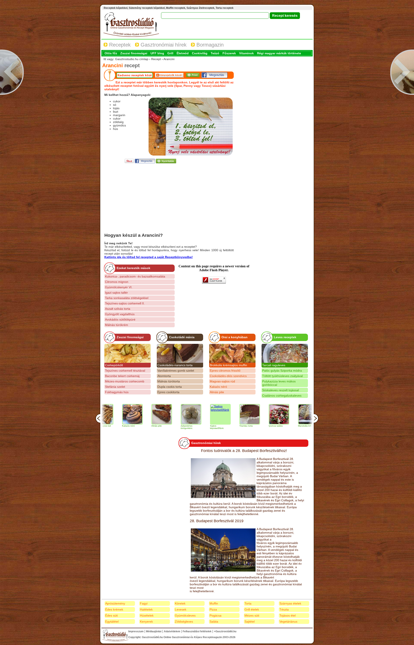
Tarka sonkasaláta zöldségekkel (126, 298)
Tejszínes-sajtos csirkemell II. (125, 303)
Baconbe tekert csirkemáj (122, 376)
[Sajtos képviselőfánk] (199, 414)
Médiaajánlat (154, 631)
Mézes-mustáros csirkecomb (124, 381)
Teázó (215, 53)
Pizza (213, 609)
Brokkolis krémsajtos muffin (228, 365)
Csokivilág (199, 53)
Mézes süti (252, 615)
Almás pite (217, 392)
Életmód (183, 53)
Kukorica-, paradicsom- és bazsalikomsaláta (135, 276)
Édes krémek (114, 609)
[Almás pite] (140, 414)
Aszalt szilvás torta (117, 308)
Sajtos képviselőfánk (195, 427)
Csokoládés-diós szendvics (228, 376)
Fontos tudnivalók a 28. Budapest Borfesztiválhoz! (244, 451)
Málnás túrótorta (168, 381)
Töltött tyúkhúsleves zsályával (282, 376)
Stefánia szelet (115, 386)
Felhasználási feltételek (197, 631)
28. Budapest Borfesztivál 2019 (216, 521)
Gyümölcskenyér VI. (118, 287)
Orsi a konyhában (234, 337)
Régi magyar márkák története (279, 53)
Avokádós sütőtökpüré (120, 319)
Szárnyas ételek (290, 603)
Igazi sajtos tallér (116, 292)
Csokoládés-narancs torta (175, 365)
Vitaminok (246, 53)
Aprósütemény (115, 603)
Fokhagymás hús (117, 392)
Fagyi (143, 603)
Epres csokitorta (168, 392)
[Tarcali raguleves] (285, 353)
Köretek (180, 603)
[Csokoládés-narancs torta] (180, 353)
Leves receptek (285, 337)
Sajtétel (250, 621)
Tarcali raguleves (273, 365)
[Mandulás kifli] (287, 414)
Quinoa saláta (255, 426)
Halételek (146, 609)
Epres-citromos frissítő (225, 370)
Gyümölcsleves (185, 615)
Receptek (119, 45)
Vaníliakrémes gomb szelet (175, 370)
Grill (170, 53)
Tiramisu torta (225, 426)
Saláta (214, 621)
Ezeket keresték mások (133, 268)
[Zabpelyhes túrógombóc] (170, 414)
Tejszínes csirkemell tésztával (125, 370)
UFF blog (157, 53)
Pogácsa (215, 615)
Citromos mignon (116, 282)
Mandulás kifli (283, 426)
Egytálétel (112, 621)
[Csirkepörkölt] (127, 353)
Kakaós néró (218, 386)
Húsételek (147, 615)
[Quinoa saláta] (258, 414)
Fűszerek (229, 53)
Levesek (180, 609)
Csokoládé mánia (181, 337)
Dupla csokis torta (169, 386)
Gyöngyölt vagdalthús (120, 314)
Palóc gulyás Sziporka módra (282, 370)
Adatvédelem (172, 631)
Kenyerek (146, 621)
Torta (248, 603)
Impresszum (136, 631)
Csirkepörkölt (114, 365)
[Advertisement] (169, 194)
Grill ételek (252, 609)
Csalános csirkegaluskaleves (281, 395)
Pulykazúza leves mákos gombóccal (279, 383)
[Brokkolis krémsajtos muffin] (232, 353)
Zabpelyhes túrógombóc (165, 427)
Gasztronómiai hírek (163, 45)
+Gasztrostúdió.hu (225, 631)
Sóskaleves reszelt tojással (280, 390)
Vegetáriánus (288, 621)
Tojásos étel (287, 615)
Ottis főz (111, 53)
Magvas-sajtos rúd (222, 381)
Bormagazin (209, 45)
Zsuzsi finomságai (133, 53)
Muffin (214, 603)
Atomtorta (164, 376)
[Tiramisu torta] (228, 414)
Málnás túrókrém (116, 325)
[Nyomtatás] (166, 162)
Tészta (284, 609)
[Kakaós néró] (111, 414)
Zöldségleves (184, 621)
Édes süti (111, 615)
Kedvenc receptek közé (135, 75)
